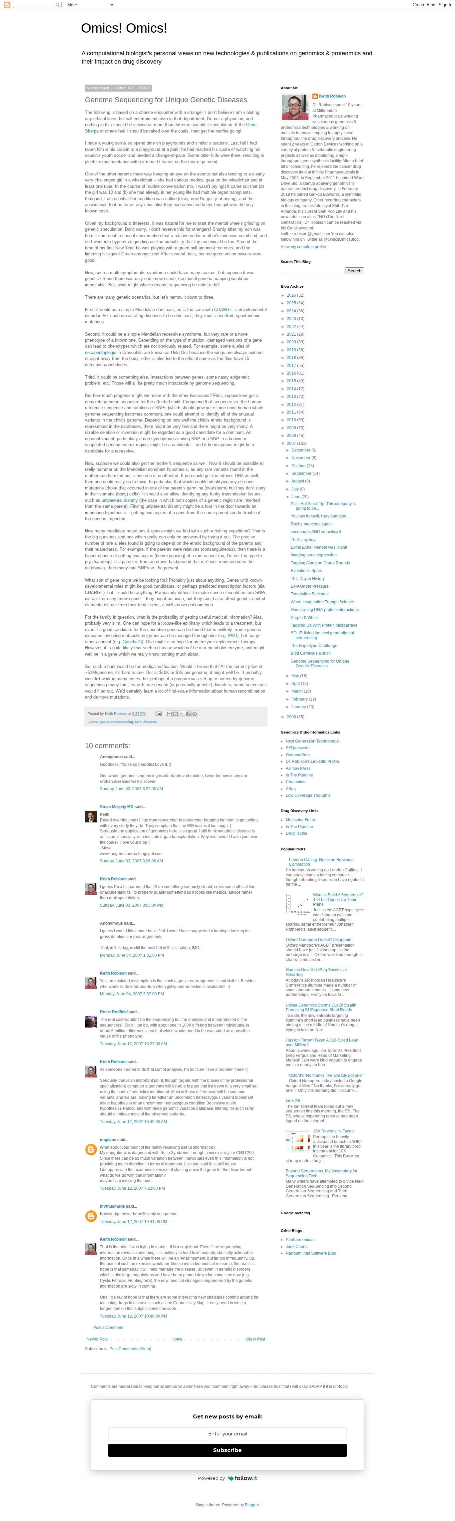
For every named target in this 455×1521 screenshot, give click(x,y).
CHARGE (223, 309)
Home (177, 1339)
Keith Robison (113, 879)
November (301, 458)
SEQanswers (297, 748)
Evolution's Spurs (306, 570)
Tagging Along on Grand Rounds (320, 563)
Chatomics (295, 781)
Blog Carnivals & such (311, 653)
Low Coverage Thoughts (308, 795)
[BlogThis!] (175, 714)
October (299, 465)
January (299, 707)
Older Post (255, 1339)
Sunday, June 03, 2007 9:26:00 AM (131, 861)
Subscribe (227, 1450)
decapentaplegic (100, 352)
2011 (292, 412)
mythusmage (112, 1206)
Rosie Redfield (114, 1012)
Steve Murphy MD (117, 806)
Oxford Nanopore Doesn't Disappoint (319, 939)
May (295, 676)
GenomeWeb (298, 755)
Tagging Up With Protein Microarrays (324, 625)
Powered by (211, 1478)
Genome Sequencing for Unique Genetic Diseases (320, 663)
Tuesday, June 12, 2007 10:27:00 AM (133, 1044)
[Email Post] (158, 714)
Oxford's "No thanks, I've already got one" (326, 1075)
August (298, 481)
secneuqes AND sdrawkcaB (316, 531)
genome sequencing (116, 722)
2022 (292, 326)
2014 (292, 389)
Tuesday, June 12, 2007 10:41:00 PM (133, 1221)
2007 (292, 443)
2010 (292, 420)
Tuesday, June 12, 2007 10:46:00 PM (133, 1316)
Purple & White (304, 617)
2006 (292, 717)
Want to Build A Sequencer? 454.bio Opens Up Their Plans (338, 900)
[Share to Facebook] (188, 714)
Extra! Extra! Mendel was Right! (319, 547)
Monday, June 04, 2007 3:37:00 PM (132, 994)
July (295, 489)
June (296, 496)
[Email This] (169, 714)
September (301, 473)
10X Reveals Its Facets (333, 1131)
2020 (292, 342)
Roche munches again (311, 524)
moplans (108, 1139)
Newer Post (97, 1339)
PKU (232, 635)
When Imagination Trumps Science (322, 602)
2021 (292, 334)
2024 (292, 311)
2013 (292, 396)
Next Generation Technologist (312, 741)
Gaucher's (132, 641)
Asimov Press (298, 768)
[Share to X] (182, 714)
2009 (292, 428)
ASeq (291, 788)
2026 (292, 295)
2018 (292, 357)
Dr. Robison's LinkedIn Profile (312, 761)
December (301, 450)
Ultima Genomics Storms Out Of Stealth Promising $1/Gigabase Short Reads (321, 1007)
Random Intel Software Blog (311, 1253)
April (296, 683)
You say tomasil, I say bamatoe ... (320, 516)
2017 (292, 365)
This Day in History (308, 578)
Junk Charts (296, 1246)
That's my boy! (303, 539)
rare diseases (146, 722)
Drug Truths (296, 833)
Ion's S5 (293, 1100)
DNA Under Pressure (310, 586)
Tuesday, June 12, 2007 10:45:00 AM (133, 1121)
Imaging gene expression (314, 555)
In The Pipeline (299, 775)
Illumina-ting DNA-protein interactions (325, 609)
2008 (292, 435)
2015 (292, 381)
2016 (292, 373)
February (300, 699)
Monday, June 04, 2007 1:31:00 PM (132, 955)
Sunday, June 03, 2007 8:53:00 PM (131, 905)
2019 (292, 350)
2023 (292, 318)
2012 (292, 404)
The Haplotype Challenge (314, 645)
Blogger (252, 1505)
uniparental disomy (120, 500)
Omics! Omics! (124, 28)
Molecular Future (301, 819)
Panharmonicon (300, 1239)
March (297, 691)
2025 (292, 303)
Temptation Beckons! (309, 594)
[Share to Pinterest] (194, 714)
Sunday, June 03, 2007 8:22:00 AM (131, 788)
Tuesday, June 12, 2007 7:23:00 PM (132, 1188)
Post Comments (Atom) (130, 1349)
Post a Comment (108, 1327)
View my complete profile (303, 246)
